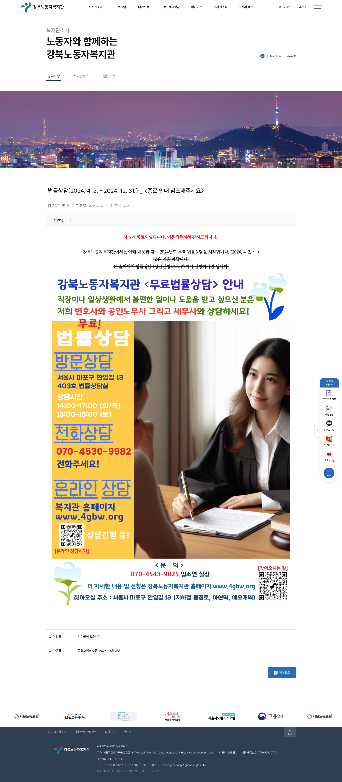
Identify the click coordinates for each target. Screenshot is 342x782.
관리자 (127, 732)
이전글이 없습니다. (89, 637)
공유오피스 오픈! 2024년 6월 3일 (99, 651)
